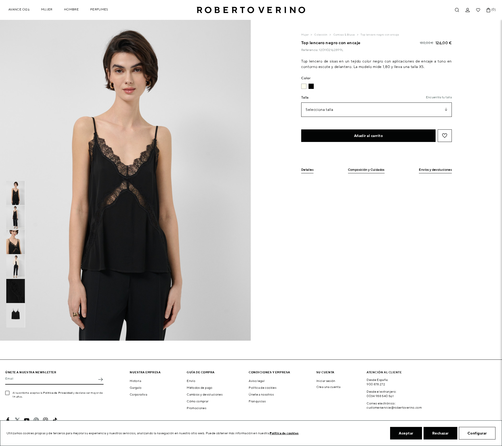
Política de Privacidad (57, 392)
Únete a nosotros (261, 394)
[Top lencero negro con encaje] (311, 86)
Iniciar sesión (325, 381)
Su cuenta (325, 372)
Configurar (477, 433)
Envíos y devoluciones (435, 169)
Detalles (307, 169)
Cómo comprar (197, 401)
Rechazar (440, 433)
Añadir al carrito (368, 136)
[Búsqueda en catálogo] (457, 10)
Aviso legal (257, 381)
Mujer (47, 9)
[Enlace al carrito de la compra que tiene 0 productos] (488, 10)
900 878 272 (376, 384)
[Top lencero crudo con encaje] (303, 86)
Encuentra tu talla (439, 97)
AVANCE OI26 (19, 9)
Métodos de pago (199, 388)
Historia (135, 381)
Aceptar (406, 433)
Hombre (71, 9)
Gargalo (136, 388)
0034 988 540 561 (380, 396)
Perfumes (99, 9)
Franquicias (257, 401)
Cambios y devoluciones (205, 394)
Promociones (196, 408)
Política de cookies (262, 388)
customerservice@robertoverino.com (394, 407)
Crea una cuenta (328, 387)
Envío (191, 381)
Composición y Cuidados (366, 169)
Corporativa (138, 394)
